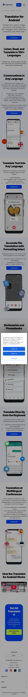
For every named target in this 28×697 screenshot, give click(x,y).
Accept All (14, 349)
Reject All (14, 353)
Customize (14, 358)
